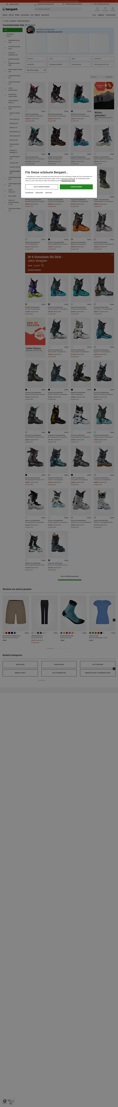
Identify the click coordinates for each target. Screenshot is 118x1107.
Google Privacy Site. (68, 181)
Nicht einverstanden (41, 187)
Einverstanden (76, 187)
